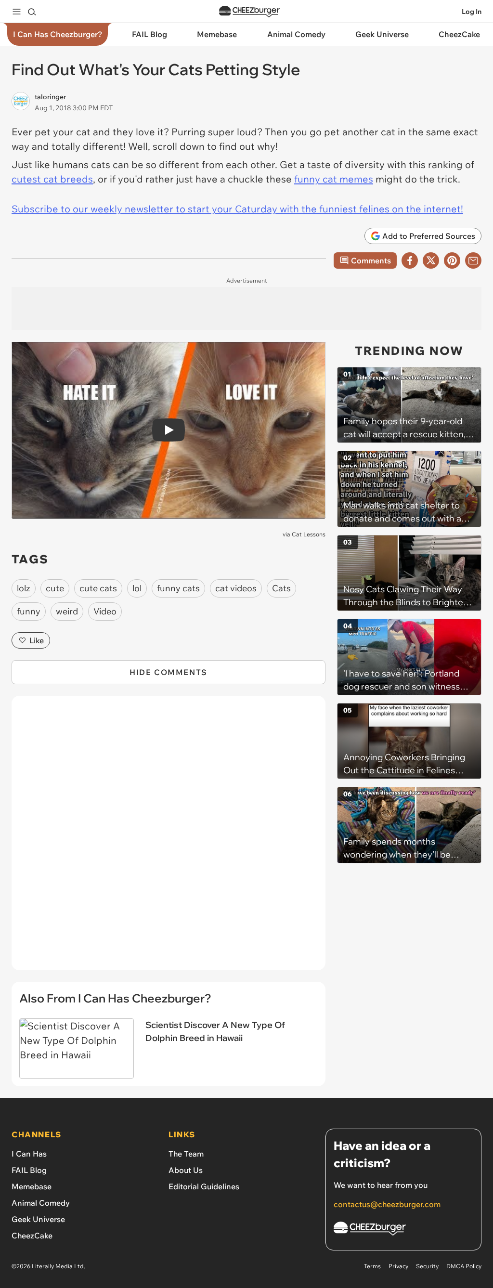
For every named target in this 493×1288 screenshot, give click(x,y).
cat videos (236, 588)
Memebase (32, 1186)
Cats (281, 588)
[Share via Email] (473, 260)
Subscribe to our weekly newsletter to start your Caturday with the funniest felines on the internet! (237, 209)
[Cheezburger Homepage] (249, 11)
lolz (23, 588)
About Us (186, 1170)
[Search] (32, 11)
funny (28, 611)
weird (67, 611)
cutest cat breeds (52, 179)
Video (105, 611)
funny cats (178, 588)
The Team (186, 1153)
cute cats (98, 588)
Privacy (398, 1266)
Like (36, 640)
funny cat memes (333, 179)
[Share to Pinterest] (452, 260)
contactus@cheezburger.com (387, 1204)
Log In (471, 11)
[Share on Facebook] (410, 260)
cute (55, 588)
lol (137, 588)
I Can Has (29, 1153)
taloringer (50, 96)
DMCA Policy (463, 1266)
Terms (372, 1266)
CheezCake (32, 1235)
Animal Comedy (41, 1203)
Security (427, 1266)
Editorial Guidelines (204, 1186)
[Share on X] (431, 260)
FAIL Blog (29, 1170)
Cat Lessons (308, 534)
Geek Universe (38, 1219)
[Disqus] (168, 838)
